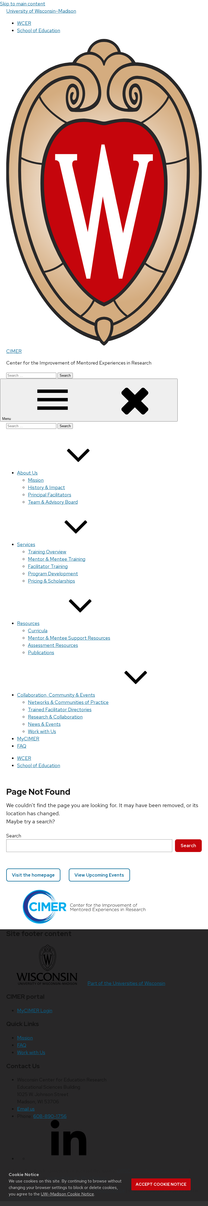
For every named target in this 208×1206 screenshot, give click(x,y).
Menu (7, 419)
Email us (26, 1109)
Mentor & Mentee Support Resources (69, 638)
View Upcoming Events (99, 875)
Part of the (126, 983)
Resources (28, 623)
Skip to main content (22, 4)
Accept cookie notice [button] (161, 1184)
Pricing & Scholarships (51, 581)
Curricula (37, 630)
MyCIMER (28, 739)
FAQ (21, 746)
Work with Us (42, 731)
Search (13, 836)
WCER (24, 23)
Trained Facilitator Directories (60, 709)
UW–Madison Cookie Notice (67, 1194)
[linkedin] (68, 1158)
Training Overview (47, 552)
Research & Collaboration (55, 717)
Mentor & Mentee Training (56, 559)
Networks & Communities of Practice (68, 702)
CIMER (14, 351)
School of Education (38, 30)
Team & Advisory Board (53, 502)
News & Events (44, 724)
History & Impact (46, 487)
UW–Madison (41, 11)
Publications (41, 652)
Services (26, 544)
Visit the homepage (33, 875)
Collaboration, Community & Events (56, 695)
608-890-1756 (50, 1116)
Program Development (53, 573)
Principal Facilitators (49, 495)
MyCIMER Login (34, 1010)
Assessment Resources (53, 645)
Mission (36, 480)
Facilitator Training (48, 566)
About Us (27, 473)
